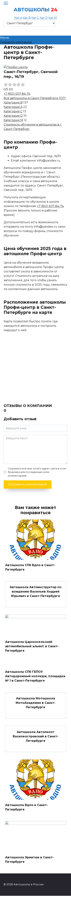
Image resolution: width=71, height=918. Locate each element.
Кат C (35, 17)
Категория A (13, 107)
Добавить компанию (16, 42)
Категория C (13, 111)
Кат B (27, 17)
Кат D (44, 17)
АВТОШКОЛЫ (32, 10)
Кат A (18, 17)
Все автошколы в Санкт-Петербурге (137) (35, 98)
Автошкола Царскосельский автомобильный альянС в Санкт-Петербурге (32, 646)
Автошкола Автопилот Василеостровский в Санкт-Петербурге (35, 736)
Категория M (13, 120)
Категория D (13, 115)
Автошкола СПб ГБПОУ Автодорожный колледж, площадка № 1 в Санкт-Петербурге (35, 676)
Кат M (52, 17)
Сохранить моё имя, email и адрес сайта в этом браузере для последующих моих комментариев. (37, 472)
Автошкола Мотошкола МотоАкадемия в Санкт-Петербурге (36, 703)
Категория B (13, 102)
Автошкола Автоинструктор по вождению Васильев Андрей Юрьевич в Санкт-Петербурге (35, 591)
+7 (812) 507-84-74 (17, 93)
